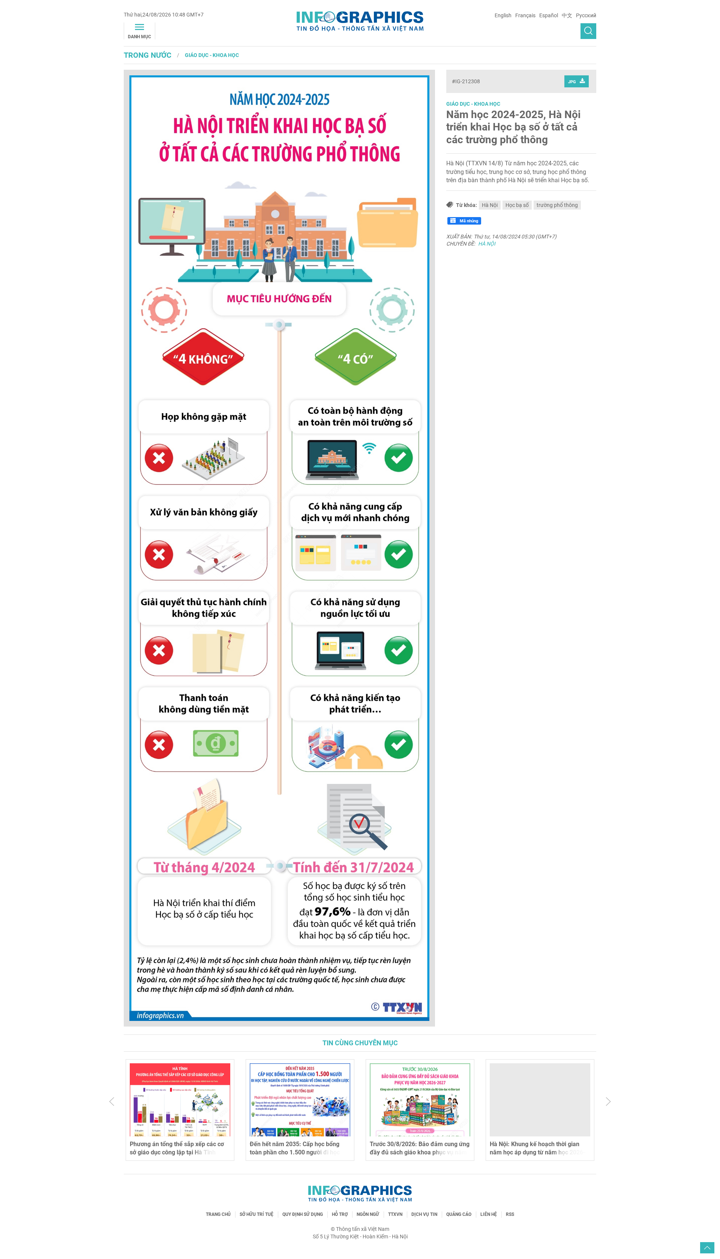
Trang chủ (218, 1214)
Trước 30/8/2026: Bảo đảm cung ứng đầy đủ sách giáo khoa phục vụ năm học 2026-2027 (420, 1153)
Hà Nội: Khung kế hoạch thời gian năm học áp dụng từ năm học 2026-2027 (537, 1153)
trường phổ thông (557, 205)
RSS (510, 1214)
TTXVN (395, 1214)
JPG (572, 81)
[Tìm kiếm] (588, 31)
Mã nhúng (468, 221)
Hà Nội (490, 205)
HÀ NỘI (486, 244)
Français (525, 15)
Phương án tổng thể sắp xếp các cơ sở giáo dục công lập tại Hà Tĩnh (177, 1148)
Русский (586, 15)
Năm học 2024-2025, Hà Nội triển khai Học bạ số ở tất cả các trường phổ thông (513, 127)
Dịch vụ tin (424, 1214)
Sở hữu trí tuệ (256, 1214)
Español (548, 15)
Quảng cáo (458, 1214)
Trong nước (147, 55)
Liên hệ (488, 1214)
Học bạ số (517, 205)
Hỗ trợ (340, 1214)
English (503, 15)
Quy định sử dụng (302, 1214)
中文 (567, 15)
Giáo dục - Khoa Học (212, 55)
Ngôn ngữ (368, 1214)
